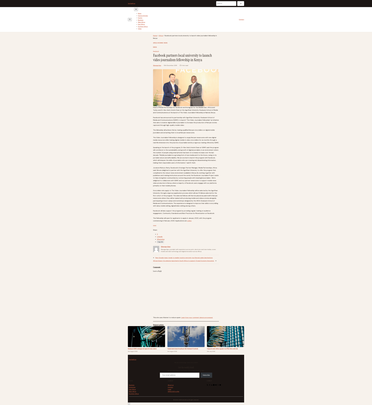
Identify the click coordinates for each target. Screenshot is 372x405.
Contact (241, 19)
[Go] (240, 3)
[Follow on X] (207, 385)
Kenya (155, 47)
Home (155, 36)
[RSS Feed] (218, 385)
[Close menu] (136, 9)
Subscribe (206, 375)
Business (131, 385)
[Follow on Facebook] (209, 385)
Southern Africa (134, 394)
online (189, 221)
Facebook (156, 51)
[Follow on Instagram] (214, 385)
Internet (161, 43)
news (154, 225)
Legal (169, 389)
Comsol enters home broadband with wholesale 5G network (182, 349)
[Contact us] (220, 385)
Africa (161, 36)
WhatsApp (161, 239)
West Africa (132, 391)
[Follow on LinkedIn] (212, 385)
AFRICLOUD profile (173, 391)
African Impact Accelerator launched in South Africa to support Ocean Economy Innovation (183, 261)
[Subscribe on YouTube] (216, 385)
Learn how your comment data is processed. (197, 317)
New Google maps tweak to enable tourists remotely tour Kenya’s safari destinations (184, 258)
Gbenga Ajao (157, 65)
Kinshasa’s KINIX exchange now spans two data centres (142, 349)
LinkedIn (160, 237)
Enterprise (132, 387)
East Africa (132, 389)
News (165, 43)
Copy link (160, 242)
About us (171, 385)
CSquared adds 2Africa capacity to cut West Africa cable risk (222, 349)
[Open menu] (130, 19)
